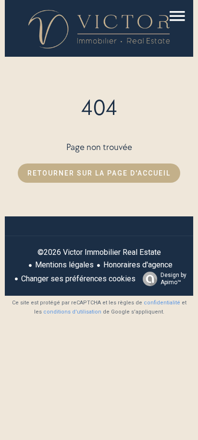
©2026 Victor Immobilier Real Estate (99, 252)
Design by (173, 279)
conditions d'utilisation (72, 312)
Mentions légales (64, 264)
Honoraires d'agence (138, 264)
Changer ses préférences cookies (78, 278)
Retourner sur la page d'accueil (99, 173)
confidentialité (162, 303)
